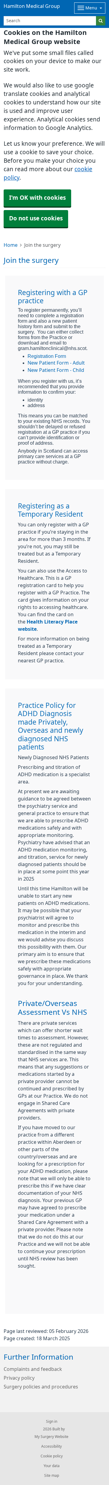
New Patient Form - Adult (56, 362)
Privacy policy (19, 1377)
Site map (51, 1475)
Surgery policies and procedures (41, 1386)
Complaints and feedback (33, 1369)
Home (11, 245)
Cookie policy (52, 1456)
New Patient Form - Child (56, 370)
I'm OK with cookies (37, 198)
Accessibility (51, 1446)
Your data (52, 1466)
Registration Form (47, 356)
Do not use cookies (36, 218)
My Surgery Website (51, 1437)
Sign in (51, 1421)
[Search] (100, 20)
